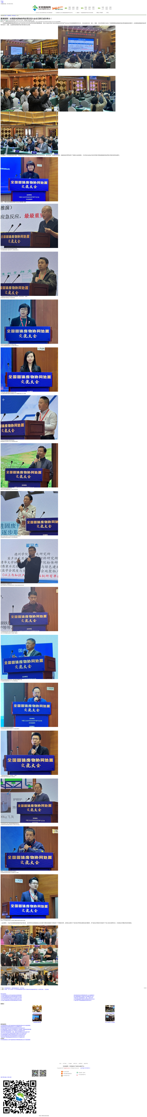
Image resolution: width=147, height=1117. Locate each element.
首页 (5, 15)
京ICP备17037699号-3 (85, 1068)
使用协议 (80, 1063)
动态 (86, 9)
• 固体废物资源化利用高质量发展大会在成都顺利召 (84, 995)
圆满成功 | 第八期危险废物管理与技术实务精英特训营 (64, 13)
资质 (77, 9)
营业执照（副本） (82, 1072)
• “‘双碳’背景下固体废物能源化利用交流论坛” (83, 1000)
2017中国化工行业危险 (110, 1022)
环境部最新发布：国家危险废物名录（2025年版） (14, 988)
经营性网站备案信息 (67, 1073)
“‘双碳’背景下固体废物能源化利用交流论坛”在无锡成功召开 (13, 1037)
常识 (110, 9)
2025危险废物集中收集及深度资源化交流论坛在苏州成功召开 (13, 1034)
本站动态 (14, 15)
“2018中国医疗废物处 (110, 1013)
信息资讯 (9, 15)
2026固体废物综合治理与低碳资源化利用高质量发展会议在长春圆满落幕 (15, 1025)
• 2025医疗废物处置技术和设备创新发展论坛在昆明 (11, 1000)
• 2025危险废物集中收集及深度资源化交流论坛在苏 (84, 999)
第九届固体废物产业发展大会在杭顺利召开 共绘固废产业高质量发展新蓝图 (16, 1029)
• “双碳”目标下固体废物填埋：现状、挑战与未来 (83, 997)
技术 (73, 9)
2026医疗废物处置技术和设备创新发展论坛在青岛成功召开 (13, 1028)
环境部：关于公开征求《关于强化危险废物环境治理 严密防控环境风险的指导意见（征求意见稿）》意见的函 (26, 989)
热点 (90, 9)
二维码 (2, 2)
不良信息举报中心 (82, 1074)
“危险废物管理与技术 (37, 1013)
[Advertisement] (46, 1051)
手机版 (2, 1)
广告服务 (70, 1063)
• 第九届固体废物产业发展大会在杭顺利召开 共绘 (84, 996)
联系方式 (75, 1063)
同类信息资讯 (3, 993)
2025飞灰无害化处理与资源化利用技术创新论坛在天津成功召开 (14, 1033)
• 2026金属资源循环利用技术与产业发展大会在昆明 (11, 997)
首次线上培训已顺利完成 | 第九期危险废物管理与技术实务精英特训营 (43, 13)
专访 (93, 9)
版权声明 (86, 1063)
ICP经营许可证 (66, 1075)
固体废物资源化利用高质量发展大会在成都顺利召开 (11, 1026)
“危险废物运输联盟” (37, 1022)
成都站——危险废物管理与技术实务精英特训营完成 (84, 13)
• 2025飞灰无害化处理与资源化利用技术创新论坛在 (11, 999)
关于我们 (65, 1063)
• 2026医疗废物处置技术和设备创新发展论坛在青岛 (11, 996)
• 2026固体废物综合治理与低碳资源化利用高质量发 (11, 995)
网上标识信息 (66, 1071)
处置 (70, 9)
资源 (107, 9)
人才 (103, 9)
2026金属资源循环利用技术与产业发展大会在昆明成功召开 (13, 1030)
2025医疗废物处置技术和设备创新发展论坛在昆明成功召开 (13, 1035)
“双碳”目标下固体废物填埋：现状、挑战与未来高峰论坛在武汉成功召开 (15, 1031)
